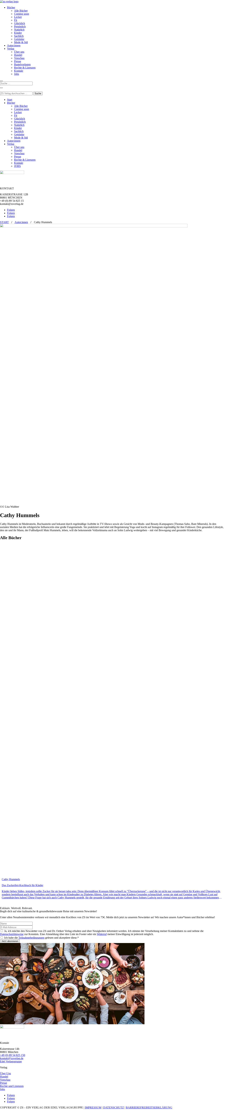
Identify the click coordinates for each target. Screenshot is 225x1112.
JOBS (17, 166)
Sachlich (19, 35)
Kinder (18, 32)
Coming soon (21, 13)
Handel (18, 54)
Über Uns (5, 1073)
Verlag (10, 48)
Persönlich (20, 26)
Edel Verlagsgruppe (11, 1061)
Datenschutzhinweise (12, 934)
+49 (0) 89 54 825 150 (12, 1055)
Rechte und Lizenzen (12, 1086)
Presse (17, 61)
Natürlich (19, 29)
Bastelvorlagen (22, 64)
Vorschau (19, 58)
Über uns (19, 51)
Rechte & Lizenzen (25, 67)
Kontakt (18, 70)
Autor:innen (13, 45)
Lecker (18, 16)
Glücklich (19, 23)
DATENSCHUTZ (113, 1107)
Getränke (19, 39)
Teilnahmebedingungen (31, 937)
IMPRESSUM (93, 1107)
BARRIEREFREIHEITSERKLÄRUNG (149, 1107)
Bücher (11, 7)
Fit (15, 20)
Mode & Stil (21, 42)
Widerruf (102, 934)
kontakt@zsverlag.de (11, 1058)
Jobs (16, 73)
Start (9, 99)
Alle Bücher (21, 10)
